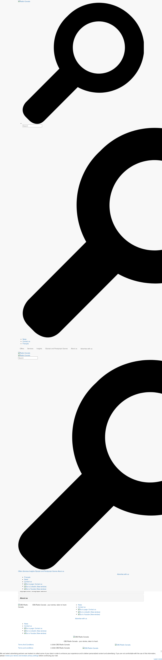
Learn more (158, 659)
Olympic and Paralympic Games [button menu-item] (56, 348)
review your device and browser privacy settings (21, 655)
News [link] (24, 339)
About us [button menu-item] (74, 348)
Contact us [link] (26, 341)
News (80, 605)
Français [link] (26, 343)
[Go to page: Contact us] (33, 584)
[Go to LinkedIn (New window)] (35, 586)
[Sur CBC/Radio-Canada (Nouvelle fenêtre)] (122, 644)
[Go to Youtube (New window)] (35, 589)
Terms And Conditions (26, 644)
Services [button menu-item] (30, 348)
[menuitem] (83, 339)
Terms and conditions (25, 648)
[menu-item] (20, 571)
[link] (26, 579)
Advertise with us (123, 574)
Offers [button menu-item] (22, 348)
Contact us (82, 607)
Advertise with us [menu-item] (86, 349)
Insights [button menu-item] (39, 348)
